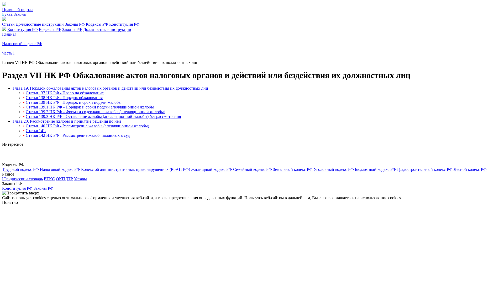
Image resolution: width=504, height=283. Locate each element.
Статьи (8, 24)
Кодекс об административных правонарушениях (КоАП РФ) (135, 169)
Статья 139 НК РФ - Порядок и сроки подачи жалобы (74, 102)
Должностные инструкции (40, 24)
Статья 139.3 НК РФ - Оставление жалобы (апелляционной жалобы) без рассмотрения (103, 116)
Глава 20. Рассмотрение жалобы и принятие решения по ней (67, 121)
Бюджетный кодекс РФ (375, 169)
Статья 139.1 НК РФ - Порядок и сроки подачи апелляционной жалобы (90, 107)
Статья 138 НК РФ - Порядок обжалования (64, 97)
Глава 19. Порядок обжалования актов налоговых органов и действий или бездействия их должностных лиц (110, 88)
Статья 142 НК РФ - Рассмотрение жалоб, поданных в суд (78, 135)
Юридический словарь (22, 179)
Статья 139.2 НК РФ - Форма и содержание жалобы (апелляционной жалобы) (95, 112)
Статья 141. (36, 130)
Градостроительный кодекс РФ (425, 169)
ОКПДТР (64, 179)
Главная (9, 34)
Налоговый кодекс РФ (60, 169)
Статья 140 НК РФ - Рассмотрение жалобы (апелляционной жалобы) (87, 126)
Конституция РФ (124, 24)
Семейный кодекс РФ (252, 169)
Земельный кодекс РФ (293, 169)
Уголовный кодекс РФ (334, 169)
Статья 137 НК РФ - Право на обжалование (65, 93)
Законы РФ (75, 24)
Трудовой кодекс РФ (20, 169)
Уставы (80, 179)
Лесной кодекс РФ (470, 169)
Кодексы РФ (97, 24)
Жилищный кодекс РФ (211, 169)
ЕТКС (49, 179)
